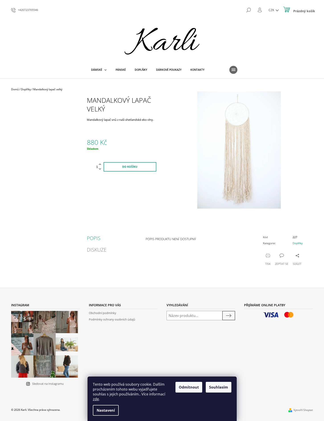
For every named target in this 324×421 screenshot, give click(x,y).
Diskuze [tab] (96, 249)
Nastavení (106, 410)
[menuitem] (99, 70)
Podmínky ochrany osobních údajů (112, 319)
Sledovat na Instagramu (48, 384)
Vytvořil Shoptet (303, 410)
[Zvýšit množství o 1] (100, 164)
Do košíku (129, 167)
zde (96, 399)
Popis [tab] (93, 238)
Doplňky (298, 243)
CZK (272, 10)
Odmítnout (189, 387)
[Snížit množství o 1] (100, 169)
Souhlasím (218, 387)
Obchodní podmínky (102, 313)
